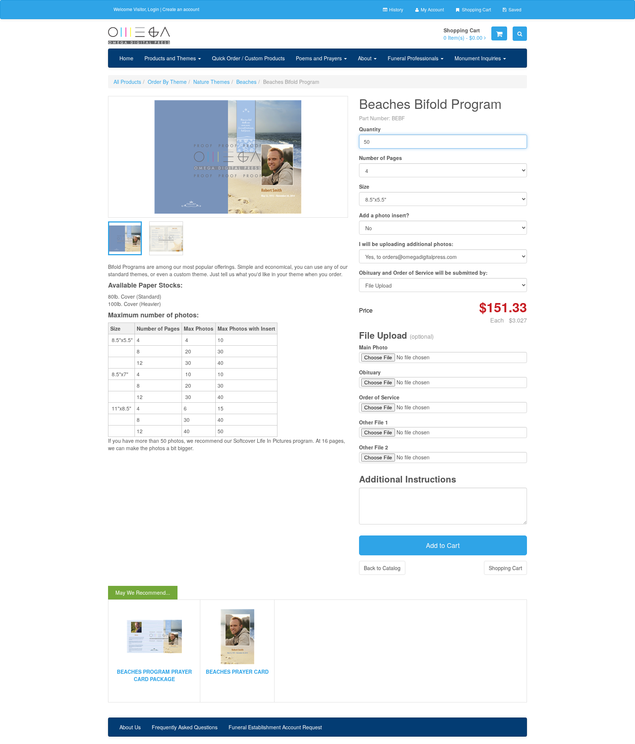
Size (364, 186)
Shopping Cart (476, 9)
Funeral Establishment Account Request (275, 727)
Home (126, 58)
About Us (130, 727)
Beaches (246, 81)
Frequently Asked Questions (185, 727)
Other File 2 (373, 447)
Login (153, 9)
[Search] (520, 33)
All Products (127, 81)
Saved (514, 9)
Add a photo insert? (384, 215)
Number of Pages (380, 157)
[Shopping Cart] (499, 33)
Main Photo (373, 347)
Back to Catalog (382, 568)
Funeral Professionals (414, 58)
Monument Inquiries (478, 58)
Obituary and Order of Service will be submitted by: (423, 272)
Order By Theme (167, 81)
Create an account (180, 9)
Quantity (370, 129)
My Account (432, 9)
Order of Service (379, 397)
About (365, 58)
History (395, 9)
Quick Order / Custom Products (248, 58)
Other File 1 (373, 422)
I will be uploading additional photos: (406, 244)
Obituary (370, 372)
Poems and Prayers (319, 58)
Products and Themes (170, 58)
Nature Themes (211, 81)
